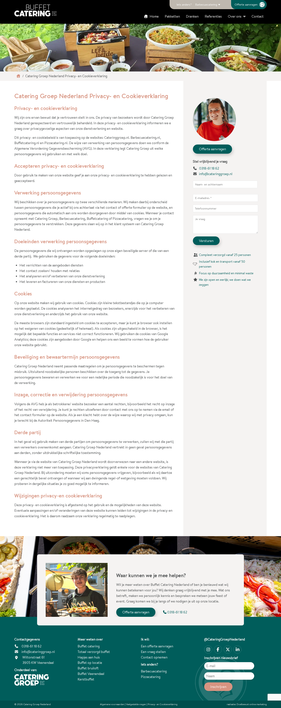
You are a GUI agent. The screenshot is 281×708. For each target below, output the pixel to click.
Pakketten (172, 16)
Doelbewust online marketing (252, 704)
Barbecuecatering (206, 4)
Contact (258, 16)
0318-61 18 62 (208, 168)
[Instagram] (208, 649)
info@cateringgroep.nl (215, 173)
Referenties (213, 16)
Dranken (192, 16)
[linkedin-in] (237, 649)
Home (154, 16)
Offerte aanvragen (246, 4)
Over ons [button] (234, 16)
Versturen (206, 240)
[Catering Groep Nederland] (35, 10)
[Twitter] (228, 649)
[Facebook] (218, 649)
